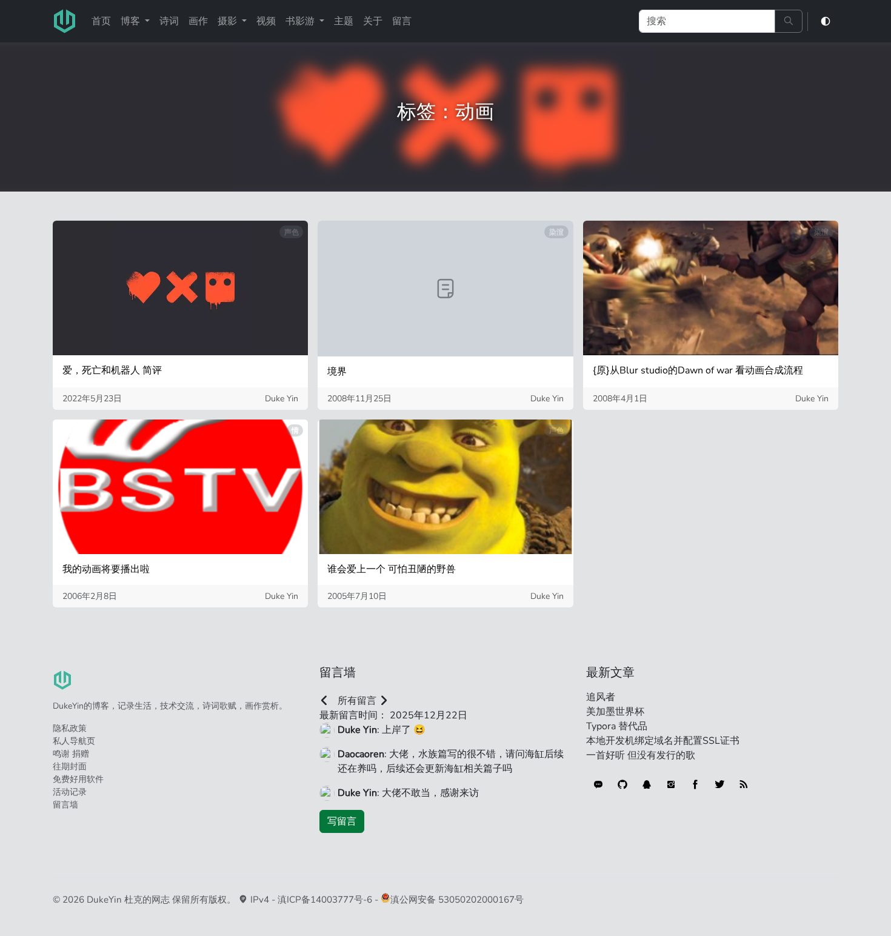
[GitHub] (622, 784)
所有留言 (357, 700)
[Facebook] (695, 784)
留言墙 (65, 805)
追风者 (600, 697)
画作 (198, 21)
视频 (266, 21)
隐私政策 (70, 728)
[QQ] (647, 784)
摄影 (228, 21)
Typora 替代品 (616, 726)
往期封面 (70, 766)
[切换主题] (825, 21)
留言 (402, 21)
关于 (372, 21)
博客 (131, 21)
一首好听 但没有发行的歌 (640, 755)
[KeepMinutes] (598, 784)
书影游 (301, 21)
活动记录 (70, 792)
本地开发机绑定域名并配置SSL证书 (662, 740)
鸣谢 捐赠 (71, 754)
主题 (343, 21)
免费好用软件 (78, 779)
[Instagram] (671, 784)
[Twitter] (719, 784)
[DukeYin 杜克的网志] (65, 21)
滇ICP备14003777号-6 (325, 900)
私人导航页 (74, 741)
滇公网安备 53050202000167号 (457, 900)
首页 (101, 21)
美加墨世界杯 (615, 711)
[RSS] (744, 784)
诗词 (169, 21)
